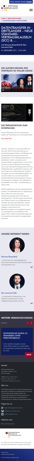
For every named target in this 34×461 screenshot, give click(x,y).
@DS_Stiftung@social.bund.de (14, 408)
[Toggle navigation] (31, 11)
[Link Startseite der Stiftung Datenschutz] (10, 9)
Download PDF (6, 138)
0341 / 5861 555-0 (12, 377)
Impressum (4, 452)
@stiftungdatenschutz (11, 414)
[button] (31, 323)
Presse (12, 1)
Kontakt (17, 1)
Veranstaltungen (14, 18)
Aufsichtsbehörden (8, 424)
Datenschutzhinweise (7, 454)
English (23, 1)
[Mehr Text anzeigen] (17, 267)
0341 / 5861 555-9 (10, 379)
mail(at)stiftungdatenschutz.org (10, 381)
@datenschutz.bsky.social (12, 411)
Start (3, 18)
